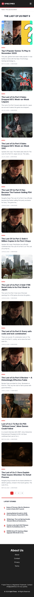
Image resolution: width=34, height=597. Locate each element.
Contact (17, 558)
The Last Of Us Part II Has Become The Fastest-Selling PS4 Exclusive (17, 192)
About (17, 555)
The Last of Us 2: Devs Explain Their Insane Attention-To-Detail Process (16, 474)
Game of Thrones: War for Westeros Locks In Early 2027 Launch (18, 508)
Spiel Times (13, 591)
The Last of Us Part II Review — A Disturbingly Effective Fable (17, 379)
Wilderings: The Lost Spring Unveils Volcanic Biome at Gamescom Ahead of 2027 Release (18, 520)
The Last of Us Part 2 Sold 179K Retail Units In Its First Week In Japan (16, 287)
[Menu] (30, 4)
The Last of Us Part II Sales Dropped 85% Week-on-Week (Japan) (15, 99)
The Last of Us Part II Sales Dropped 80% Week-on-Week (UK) (15, 145)
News (3, 47)
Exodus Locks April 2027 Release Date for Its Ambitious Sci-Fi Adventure (17, 526)
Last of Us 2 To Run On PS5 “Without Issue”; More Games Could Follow (15, 426)
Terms (17, 566)
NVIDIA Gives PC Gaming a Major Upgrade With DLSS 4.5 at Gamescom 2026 (17, 532)
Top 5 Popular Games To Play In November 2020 (16, 52)
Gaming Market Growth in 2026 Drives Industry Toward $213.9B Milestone (17, 514)
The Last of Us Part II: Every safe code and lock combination (17, 332)
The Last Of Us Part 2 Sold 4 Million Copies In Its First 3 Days (16, 240)
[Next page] (22, 493)
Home (3, 9)
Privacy (17, 562)
